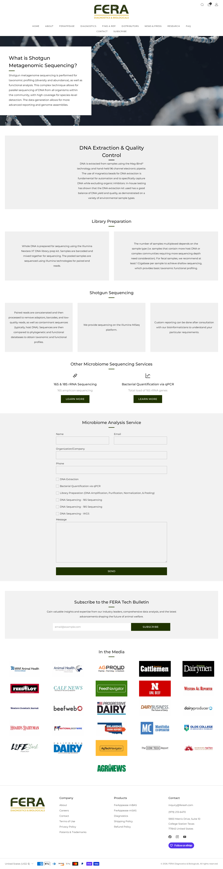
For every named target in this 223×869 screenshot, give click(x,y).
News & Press (153, 26)
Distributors (130, 26)
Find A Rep (109, 26)
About (49, 26)
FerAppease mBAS (125, 805)
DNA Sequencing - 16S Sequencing (81, 499)
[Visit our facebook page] (170, 837)
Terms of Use (67, 821)
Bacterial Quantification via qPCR (80, 486)
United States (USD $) (17, 863)
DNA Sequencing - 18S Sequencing (81, 506)
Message (61, 519)
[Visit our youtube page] (184, 837)
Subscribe (120, 31)
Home (35, 26)
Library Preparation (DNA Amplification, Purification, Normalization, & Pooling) (107, 492)
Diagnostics (88, 26)
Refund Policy (122, 826)
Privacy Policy (67, 826)
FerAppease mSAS (125, 810)
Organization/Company (70, 448)
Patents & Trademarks (72, 832)
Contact (102, 31)
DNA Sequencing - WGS (74, 513)
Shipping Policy (123, 821)
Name (60, 434)
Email (117, 434)
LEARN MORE (75, 399)
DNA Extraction (69, 479)
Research (173, 26)
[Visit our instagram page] (177, 837)
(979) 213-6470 (177, 812)
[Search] (202, 4)
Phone (60, 463)
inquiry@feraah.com (180, 805)
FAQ (188, 26)
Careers (64, 810)
